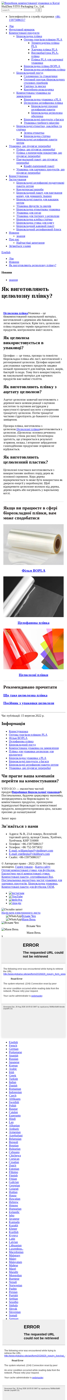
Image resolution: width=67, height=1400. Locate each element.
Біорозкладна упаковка (42, 883)
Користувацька (18, 176)
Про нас (14, 239)
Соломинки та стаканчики (41, 76)
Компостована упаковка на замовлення (34, 748)
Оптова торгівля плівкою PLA (43, 39)
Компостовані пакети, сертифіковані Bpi (27, 876)
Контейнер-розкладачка (39, 89)
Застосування (17, 179)
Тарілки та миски (35, 86)
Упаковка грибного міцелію (41, 122)
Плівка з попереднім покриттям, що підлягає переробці (39, 154)
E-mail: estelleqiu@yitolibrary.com (29, 853)
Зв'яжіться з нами (20, 246)
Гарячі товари (24, 866)
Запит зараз (8, 818)
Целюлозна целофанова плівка (43, 102)
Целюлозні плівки (28, 429)
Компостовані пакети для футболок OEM (27, 886)
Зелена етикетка (34, 132)
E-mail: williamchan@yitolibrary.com (31, 850)
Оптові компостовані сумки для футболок (28, 870)
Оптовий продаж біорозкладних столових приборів (44, 81)
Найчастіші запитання (30, 242)
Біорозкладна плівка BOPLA (42, 66)
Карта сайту (42, 866)
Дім (11, 26)
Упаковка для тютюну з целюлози (37, 216)
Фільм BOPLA (18, 738)
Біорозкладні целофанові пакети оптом (33, 764)
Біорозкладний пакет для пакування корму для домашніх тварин (39, 194)
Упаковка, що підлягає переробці (30, 146)
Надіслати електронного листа (20, 912)
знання (20, 236)
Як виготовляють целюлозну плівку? (32, 265)
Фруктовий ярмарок (22, 29)
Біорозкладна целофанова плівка (44, 69)
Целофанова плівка (21, 741)
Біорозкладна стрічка (37, 136)
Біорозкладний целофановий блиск (38, 229)
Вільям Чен (29, 916)
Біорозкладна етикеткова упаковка (38, 209)
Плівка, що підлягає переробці (35, 149)
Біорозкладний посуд (29, 72)
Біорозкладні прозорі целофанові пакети (44, 108)
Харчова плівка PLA (44, 49)
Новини (14, 232)
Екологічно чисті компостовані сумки (25, 873)
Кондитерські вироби (30, 189)
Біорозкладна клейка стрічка (34, 219)
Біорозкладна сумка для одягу (35, 222)
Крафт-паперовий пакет (39, 166)
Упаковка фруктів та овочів (33, 206)
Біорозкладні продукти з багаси (44, 119)
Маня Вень (29, 919)
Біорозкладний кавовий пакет (35, 226)
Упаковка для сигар (28, 212)
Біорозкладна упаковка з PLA (42, 99)
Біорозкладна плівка (29, 36)
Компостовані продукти (24, 32)
